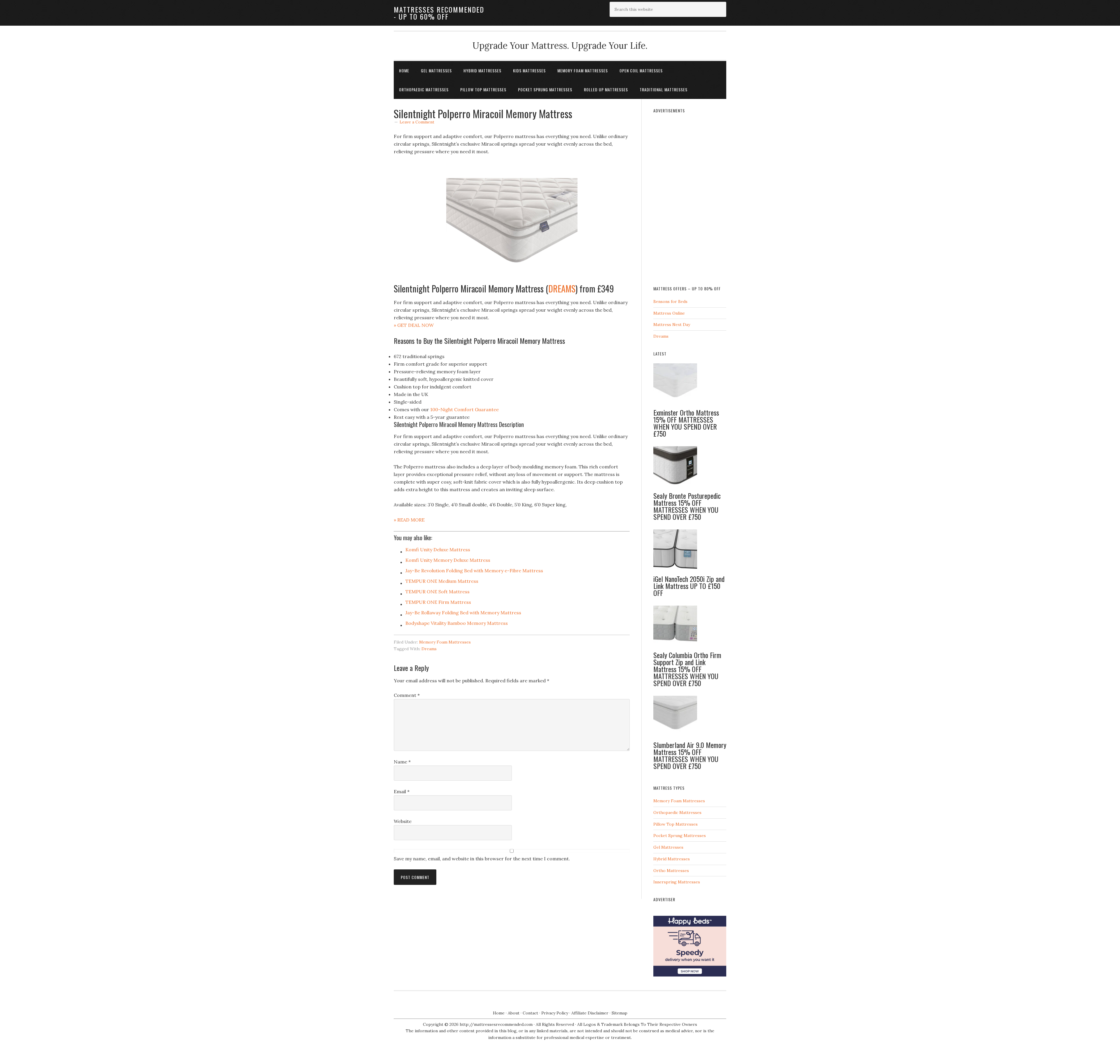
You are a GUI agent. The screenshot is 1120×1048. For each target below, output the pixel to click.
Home (499, 1013)
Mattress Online (669, 313)
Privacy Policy (554, 1013)
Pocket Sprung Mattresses (679, 835)
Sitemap (619, 1013)
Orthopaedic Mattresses (677, 812)
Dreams (429, 648)
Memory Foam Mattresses (445, 642)
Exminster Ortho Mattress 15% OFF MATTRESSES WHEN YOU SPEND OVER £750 (686, 423)
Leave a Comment (417, 122)
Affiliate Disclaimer (589, 1013)
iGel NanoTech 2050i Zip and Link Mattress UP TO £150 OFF (688, 585)
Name (402, 762)
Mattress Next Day (671, 324)
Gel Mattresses (668, 847)
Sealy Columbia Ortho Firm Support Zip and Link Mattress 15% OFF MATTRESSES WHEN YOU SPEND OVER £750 (687, 669)
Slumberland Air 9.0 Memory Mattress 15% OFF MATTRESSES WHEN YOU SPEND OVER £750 (689, 755)
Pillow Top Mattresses (675, 824)
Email (402, 791)
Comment (407, 695)
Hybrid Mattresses (671, 859)
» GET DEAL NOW (414, 325)
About (513, 1013)
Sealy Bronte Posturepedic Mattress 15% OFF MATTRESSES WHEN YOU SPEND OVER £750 (687, 506)
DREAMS (561, 288)
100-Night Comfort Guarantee (464, 409)
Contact (530, 1013)
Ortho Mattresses (671, 870)
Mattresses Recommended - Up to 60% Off (439, 13)
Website (403, 821)
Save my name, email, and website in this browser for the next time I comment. (482, 859)
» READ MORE (409, 520)
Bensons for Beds (670, 301)
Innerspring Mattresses (676, 882)
